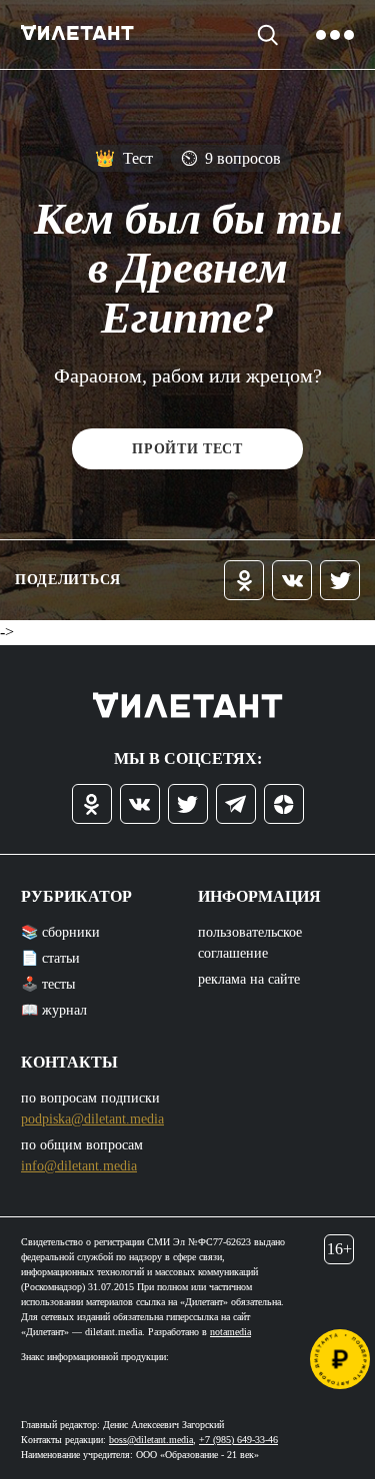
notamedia (230, 1331)
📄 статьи (50, 958)
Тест (124, 158)
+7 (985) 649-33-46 (238, 1439)
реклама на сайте (249, 979)
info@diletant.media (79, 1165)
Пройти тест (187, 448)
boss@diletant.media (151, 1439)
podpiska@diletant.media (92, 1118)
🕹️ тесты (48, 984)
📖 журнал (54, 1010)
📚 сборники (60, 932)
